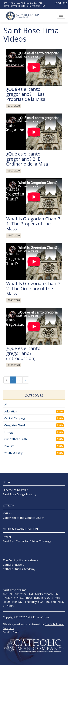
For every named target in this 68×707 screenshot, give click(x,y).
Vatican (7, 513)
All (5, 404)
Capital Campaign (15, 418)
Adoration (10, 411)
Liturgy (8, 432)
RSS (59, 411)
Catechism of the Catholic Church (23, 518)
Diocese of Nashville (15, 490)
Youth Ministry (13, 453)
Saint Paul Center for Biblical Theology (27, 541)
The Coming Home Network (20, 560)
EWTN (7, 537)
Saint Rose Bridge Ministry (19, 494)
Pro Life (9, 446)
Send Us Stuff (11, 632)
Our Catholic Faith (15, 439)
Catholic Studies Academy (19, 569)
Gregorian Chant (14, 425)
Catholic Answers (13, 564)
